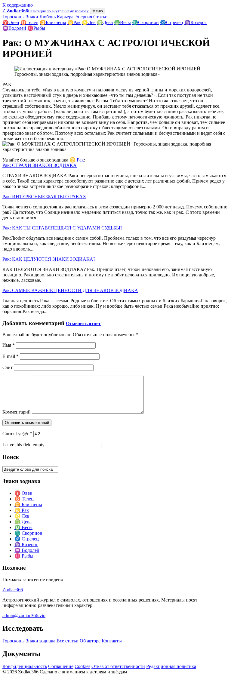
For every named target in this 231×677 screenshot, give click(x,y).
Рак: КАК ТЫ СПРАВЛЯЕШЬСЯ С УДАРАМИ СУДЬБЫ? (62, 227)
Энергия (83, 16)
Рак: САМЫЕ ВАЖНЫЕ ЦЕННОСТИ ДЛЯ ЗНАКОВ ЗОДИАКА (70, 290)
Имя (8, 345)
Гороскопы (13, 16)
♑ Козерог (26, 544)
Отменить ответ (83, 323)
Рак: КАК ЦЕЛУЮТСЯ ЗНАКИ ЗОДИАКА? (48, 259)
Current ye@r (17, 433)
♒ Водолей (26, 550)
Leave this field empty (23, 444)
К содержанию (17, 5)
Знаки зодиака (40, 640)
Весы (122, 22)
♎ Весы (23, 527)
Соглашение (60, 666)
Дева (105, 22)
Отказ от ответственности (118, 666)
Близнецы (53, 22)
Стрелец (171, 22)
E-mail (10, 356)
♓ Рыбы (23, 556)
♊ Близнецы (28, 504)
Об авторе (90, 640)
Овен (10, 22)
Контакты (112, 640)
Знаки (32, 16)
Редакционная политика (171, 666)
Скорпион (145, 22)
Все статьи (68, 640)
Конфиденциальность (24, 666)
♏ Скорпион (28, 533)
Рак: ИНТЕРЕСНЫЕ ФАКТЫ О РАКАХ (44, 196)
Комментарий (16, 411)
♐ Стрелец (26, 538)
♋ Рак (76, 159)
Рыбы (36, 28)
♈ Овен (23, 493)
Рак (74, 22)
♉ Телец (24, 498)
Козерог (195, 22)
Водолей (14, 28)
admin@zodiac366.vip (23, 615)
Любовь (47, 16)
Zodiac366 (12, 589)
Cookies (82, 666)
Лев (89, 22)
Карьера (65, 16)
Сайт (7, 367)
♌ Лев (21, 516)
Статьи (100, 16)
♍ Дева (23, 521)
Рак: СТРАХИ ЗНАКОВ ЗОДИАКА (39, 165)
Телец (29, 22)
